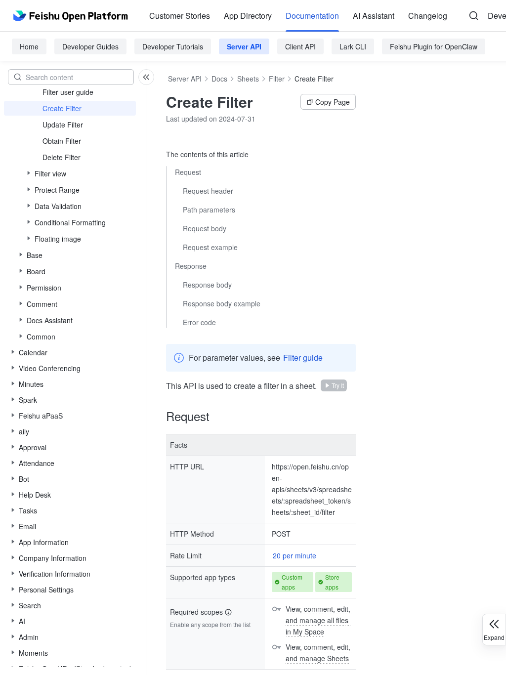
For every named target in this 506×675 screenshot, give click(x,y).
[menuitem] (179, 16)
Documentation (312, 15)
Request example (210, 247)
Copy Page (332, 102)
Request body (204, 228)
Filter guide (303, 357)
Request (188, 172)
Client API (300, 46)
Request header (208, 191)
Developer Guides (90, 46)
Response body (207, 285)
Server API (244, 46)
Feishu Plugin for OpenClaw (433, 46)
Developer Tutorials (172, 46)
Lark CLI (352, 46)
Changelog (427, 15)
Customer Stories (179, 15)
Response (191, 266)
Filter (277, 79)
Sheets (248, 79)
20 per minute (294, 555)
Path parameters (209, 209)
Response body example (221, 303)
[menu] (298, 16)
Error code (199, 322)
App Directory (248, 15)
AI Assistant (373, 15)
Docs (219, 79)
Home (29, 46)
